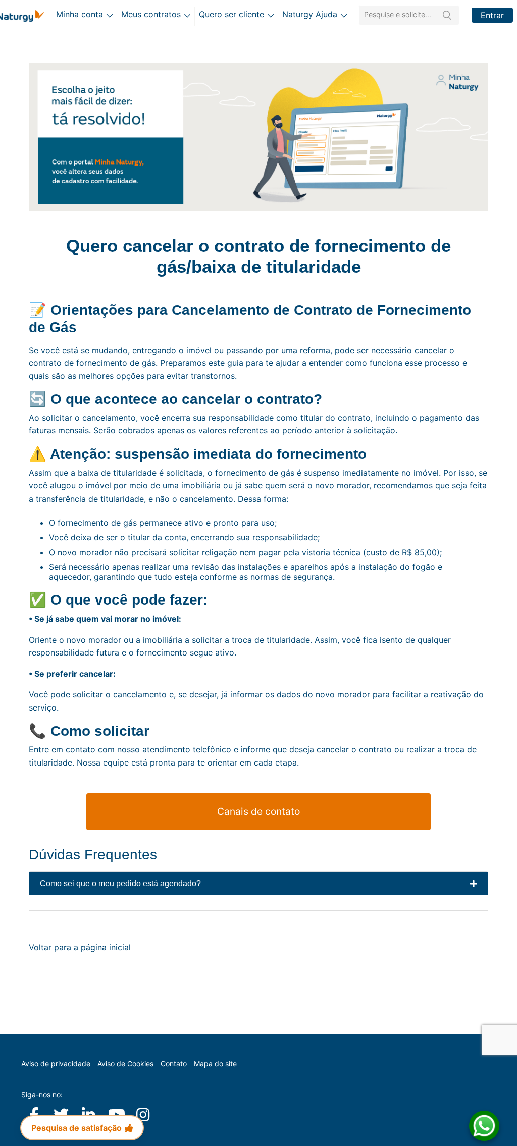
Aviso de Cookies (125, 1063)
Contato (174, 1063)
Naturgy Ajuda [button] (309, 14)
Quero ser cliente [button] (231, 14)
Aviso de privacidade (55, 1063)
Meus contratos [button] (151, 14)
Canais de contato (258, 811)
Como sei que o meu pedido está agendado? (120, 883)
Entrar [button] (492, 15)
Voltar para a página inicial (80, 947)
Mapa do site (215, 1063)
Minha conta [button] (79, 14)
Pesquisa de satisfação (76, 1128)
